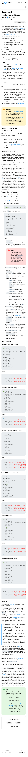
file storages (22, 28)
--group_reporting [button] (12, 330)
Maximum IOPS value (15, 64)
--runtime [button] (9, 319)
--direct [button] (9, 272)
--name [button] (8, 241)
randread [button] (11, 286)
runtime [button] (12, 325)
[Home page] (7, 2)
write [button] (10, 282)
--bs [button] (8, 293)
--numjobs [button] (9, 321)
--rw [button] (8, 277)
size (19, 646)
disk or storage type (10, 34)
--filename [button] (10, 242)
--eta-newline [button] (10, 334)
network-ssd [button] (5, 651)
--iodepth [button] (9, 317)
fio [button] (8, 211)
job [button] (24, 317)
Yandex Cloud (12, 17)
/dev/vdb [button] (20, 255)
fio (7, 196)
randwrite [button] (12, 289)
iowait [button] (4, 612)
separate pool (16, 617)
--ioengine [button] (10, 306)
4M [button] (22, 304)
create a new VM (13, 659)
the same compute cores (17, 670)
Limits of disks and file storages (12, 144)
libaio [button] (11, 309)
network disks (19, 614)
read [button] (10, 280)
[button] (19, 2)
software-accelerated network (14, 667)
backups (3, 674)
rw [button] (9, 284)
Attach (5, 199)
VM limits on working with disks (11, 138)
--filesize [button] (10, 267)
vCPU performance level (17, 111)
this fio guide (17, 315)
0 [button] (12, 273)
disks (15, 28)
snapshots (16, 673)
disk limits (12, 604)
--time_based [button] (10, 324)
